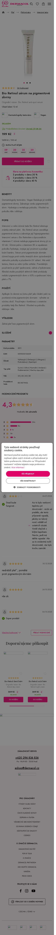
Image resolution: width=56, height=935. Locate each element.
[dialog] (27, 467)
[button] (27, 487)
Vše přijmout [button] (27, 474)
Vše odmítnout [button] (28, 480)
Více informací (17, 467)
